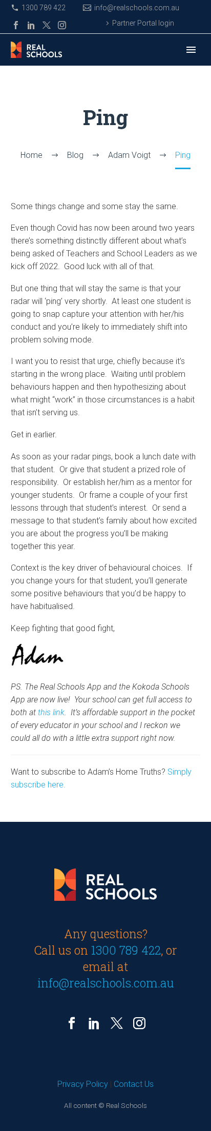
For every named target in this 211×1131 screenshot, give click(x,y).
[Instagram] (62, 25)
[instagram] (139, 1023)
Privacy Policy (82, 1084)
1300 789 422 (44, 8)
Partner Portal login (143, 23)
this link (51, 712)
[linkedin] (94, 1023)
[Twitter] (46, 25)
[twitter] (117, 1023)
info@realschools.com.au (136, 8)
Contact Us (134, 1084)
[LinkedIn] (31, 25)
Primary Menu (191, 49)
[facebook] (72, 1023)
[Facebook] (16, 25)
